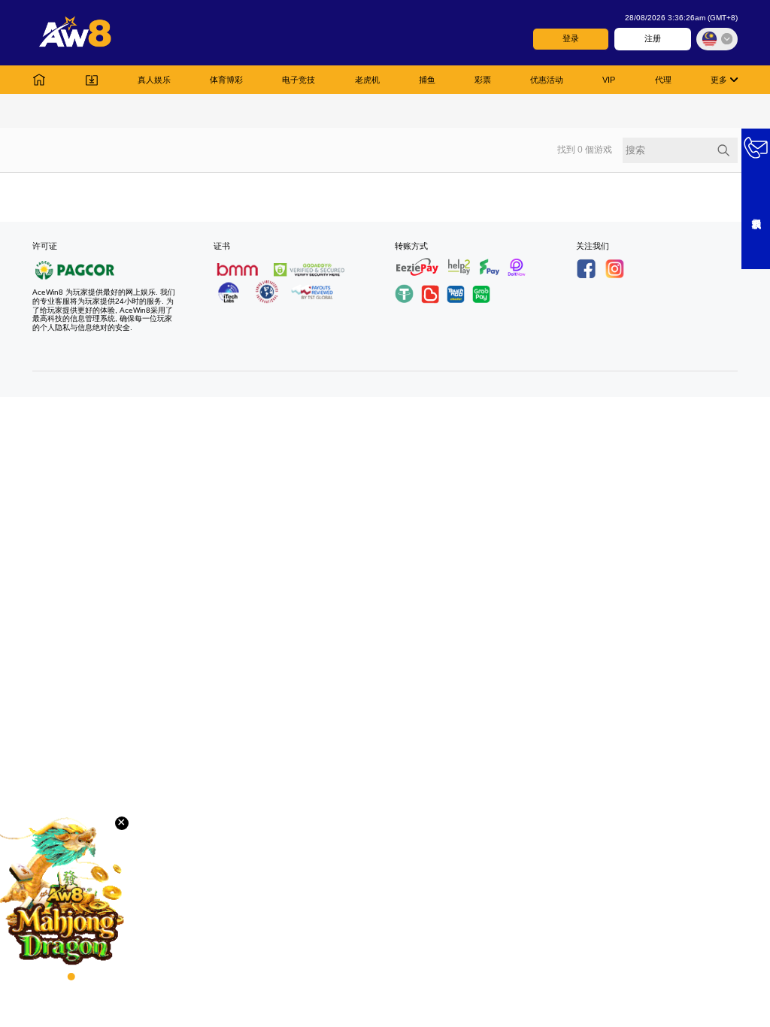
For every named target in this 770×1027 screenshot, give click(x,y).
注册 (652, 38)
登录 (570, 38)
